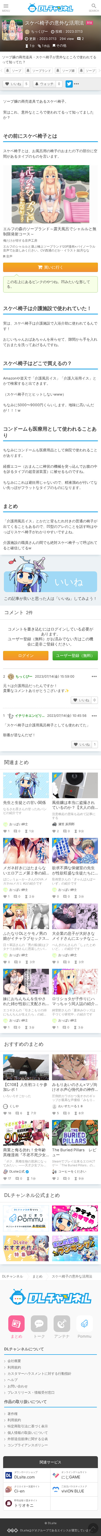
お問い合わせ (18, 1386)
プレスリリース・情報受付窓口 (31, 1392)
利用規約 (14, 1367)
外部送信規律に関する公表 (28, 1439)
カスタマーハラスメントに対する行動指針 (39, 1374)
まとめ (37, 1276)
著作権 (13, 1414)
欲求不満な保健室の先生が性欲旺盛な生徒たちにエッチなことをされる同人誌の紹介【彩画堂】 (73, 875)
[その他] (76, 84)
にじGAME (74, 1475)
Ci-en (27, 1489)
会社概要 (14, 1361)
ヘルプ (13, 1380)
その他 (61, 45)
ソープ (16, 71)
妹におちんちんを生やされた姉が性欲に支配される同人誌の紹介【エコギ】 (24, 1006)
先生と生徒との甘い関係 (24, 802)
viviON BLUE (74, 1489)
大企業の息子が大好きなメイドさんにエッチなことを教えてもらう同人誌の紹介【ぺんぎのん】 (73, 941)
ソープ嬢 (68, 71)
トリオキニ (26, 1503)
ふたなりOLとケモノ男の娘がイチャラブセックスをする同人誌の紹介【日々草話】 (25, 941)
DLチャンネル (50, 7)
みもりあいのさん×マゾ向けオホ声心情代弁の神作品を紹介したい (74, 1089)
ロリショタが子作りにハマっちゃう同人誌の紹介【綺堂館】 (73, 1004)
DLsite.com (26, 1475)
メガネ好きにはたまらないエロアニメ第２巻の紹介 (24, 873)
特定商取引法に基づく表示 (28, 1426)
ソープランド (41, 71)
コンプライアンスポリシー (28, 1445)
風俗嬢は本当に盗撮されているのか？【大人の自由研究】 (73, 807)
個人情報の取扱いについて (28, 1433)
